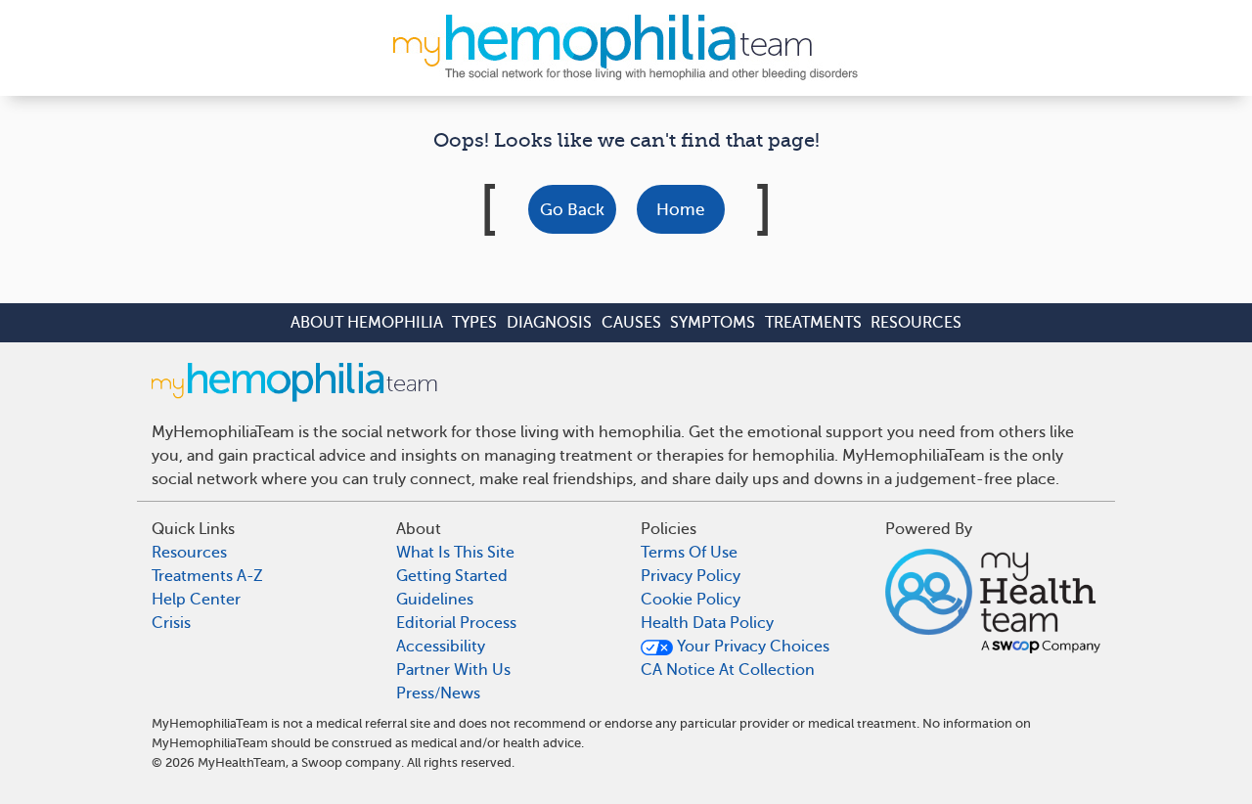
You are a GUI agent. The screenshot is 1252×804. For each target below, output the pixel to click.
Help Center (196, 599)
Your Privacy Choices (751, 646)
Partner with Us (453, 670)
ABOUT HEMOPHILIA (367, 323)
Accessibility (440, 646)
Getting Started (452, 576)
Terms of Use (689, 552)
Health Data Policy (707, 623)
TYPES (474, 323)
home (680, 210)
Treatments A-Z (207, 576)
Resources (189, 552)
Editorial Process (456, 623)
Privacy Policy (690, 576)
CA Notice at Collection (728, 670)
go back (572, 210)
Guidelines (434, 599)
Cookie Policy (690, 599)
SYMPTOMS (712, 323)
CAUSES (631, 323)
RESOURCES (916, 323)
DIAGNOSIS (549, 323)
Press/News (438, 693)
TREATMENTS (813, 323)
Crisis (171, 623)
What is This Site (455, 552)
